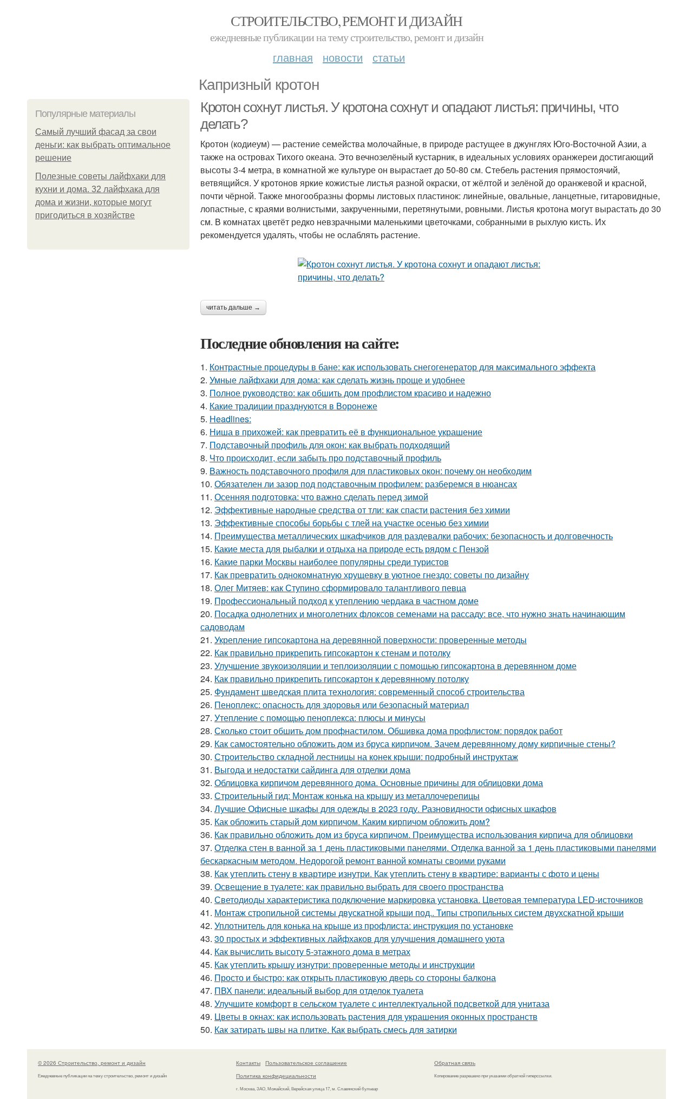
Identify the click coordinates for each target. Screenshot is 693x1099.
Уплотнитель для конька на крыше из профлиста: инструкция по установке (363, 925)
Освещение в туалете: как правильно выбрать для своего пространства (359, 886)
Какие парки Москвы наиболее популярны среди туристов (331, 561)
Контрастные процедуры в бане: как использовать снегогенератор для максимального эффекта (403, 367)
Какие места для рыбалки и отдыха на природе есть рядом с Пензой (351, 548)
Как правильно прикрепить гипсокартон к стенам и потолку (332, 652)
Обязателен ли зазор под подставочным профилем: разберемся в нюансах (365, 483)
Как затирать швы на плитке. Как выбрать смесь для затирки (335, 1029)
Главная (293, 57)
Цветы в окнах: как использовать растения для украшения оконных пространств (376, 1016)
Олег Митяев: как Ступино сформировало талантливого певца (340, 587)
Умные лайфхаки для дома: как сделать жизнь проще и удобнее (337, 380)
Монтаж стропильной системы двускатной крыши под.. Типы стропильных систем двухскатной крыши (419, 912)
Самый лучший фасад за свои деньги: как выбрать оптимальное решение (103, 144)
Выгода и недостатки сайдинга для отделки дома (312, 769)
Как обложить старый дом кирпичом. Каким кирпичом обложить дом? (352, 821)
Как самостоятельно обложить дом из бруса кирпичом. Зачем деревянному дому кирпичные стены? (415, 743)
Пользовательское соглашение (306, 1063)
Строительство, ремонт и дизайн (346, 20)
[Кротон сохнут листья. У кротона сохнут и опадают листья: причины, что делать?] (433, 271)
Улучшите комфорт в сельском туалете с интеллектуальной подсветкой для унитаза (382, 1003)
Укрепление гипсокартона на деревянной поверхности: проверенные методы (370, 639)
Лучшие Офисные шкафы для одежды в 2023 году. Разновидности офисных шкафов (385, 808)
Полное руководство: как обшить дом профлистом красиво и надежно (350, 393)
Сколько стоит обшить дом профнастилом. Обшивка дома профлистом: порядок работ (388, 730)
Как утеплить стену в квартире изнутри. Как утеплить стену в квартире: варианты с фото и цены (406, 873)
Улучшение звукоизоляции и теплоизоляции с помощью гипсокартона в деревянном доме (395, 665)
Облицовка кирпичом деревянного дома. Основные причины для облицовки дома (378, 782)
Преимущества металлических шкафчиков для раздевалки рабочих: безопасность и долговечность (413, 535)
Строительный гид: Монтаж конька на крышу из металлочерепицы (347, 795)
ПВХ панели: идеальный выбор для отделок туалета (318, 990)
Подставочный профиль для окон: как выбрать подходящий (330, 445)
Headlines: (230, 419)
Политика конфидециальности (276, 1076)
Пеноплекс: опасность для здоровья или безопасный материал (341, 704)
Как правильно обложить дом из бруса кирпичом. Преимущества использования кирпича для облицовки (423, 834)
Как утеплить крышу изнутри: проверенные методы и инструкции (344, 964)
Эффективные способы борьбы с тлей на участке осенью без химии (351, 522)
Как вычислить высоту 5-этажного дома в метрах (312, 951)
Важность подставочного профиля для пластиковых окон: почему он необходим (371, 471)
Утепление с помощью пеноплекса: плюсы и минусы (320, 717)
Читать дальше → (233, 307)
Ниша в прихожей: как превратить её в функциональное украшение (346, 432)
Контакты (248, 1063)
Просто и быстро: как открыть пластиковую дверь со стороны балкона (355, 977)
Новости (343, 57)
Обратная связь (454, 1063)
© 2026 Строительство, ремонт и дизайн (92, 1063)
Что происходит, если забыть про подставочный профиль (325, 458)
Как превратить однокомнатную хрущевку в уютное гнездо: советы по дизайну (371, 574)
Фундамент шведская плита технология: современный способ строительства (369, 691)
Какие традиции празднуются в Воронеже (293, 406)
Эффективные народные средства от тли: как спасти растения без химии (362, 509)
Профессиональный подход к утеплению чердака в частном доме (346, 600)
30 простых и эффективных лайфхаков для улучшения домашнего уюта (359, 938)
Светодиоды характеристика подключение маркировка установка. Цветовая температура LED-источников (428, 899)
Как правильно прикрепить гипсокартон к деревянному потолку (341, 678)
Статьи (388, 57)
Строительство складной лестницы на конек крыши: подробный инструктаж (366, 756)
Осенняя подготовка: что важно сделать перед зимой (321, 496)
